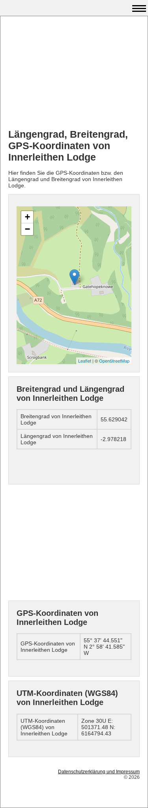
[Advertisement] (74, 73)
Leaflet (84, 360)
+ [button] (27, 217)
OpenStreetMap (114, 360)
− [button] (27, 229)
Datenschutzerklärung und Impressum (99, 771)
